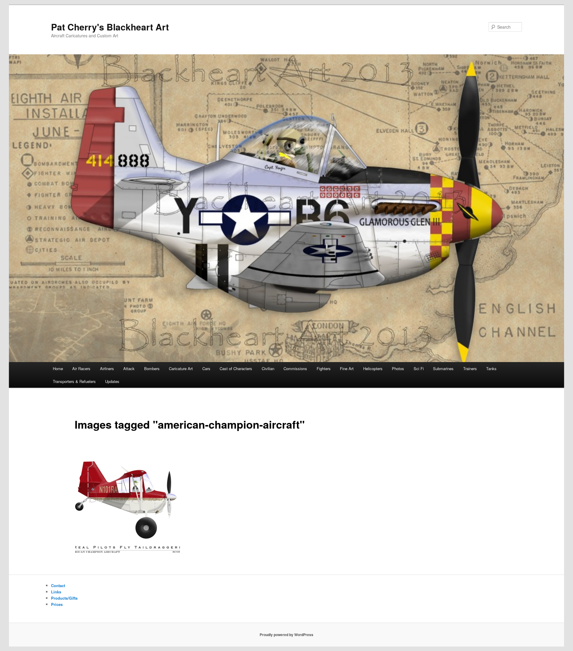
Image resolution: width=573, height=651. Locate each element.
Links (56, 592)
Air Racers (81, 368)
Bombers (152, 368)
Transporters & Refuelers (74, 381)
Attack (129, 368)
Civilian (268, 368)
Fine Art (347, 368)
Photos (398, 368)
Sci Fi (419, 368)
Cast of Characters (236, 368)
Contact (58, 585)
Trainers (470, 368)
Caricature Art (181, 368)
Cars (206, 368)
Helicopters (373, 368)
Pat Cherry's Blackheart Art (110, 26)
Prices (57, 604)
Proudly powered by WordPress (286, 634)
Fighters (324, 368)
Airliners (107, 368)
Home (58, 368)
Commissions (295, 368)
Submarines (443, 368)
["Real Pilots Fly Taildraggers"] (127, 506)
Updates (112, 381)
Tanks (491, 368)
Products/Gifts (64, 598)
